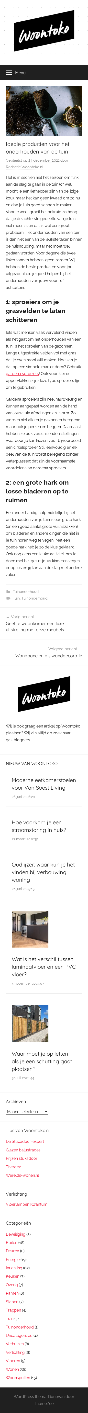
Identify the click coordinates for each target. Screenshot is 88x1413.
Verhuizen (15, 1344)
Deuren (12, 1251)
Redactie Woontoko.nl (24, 167)
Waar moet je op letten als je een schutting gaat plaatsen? (42, 1061)
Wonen (12, 1369)
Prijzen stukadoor (21, 1158)
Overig (12, 1285)
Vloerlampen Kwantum (26, 1204)
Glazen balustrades (23, 1150)
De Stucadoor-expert (25, 1141)
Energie (13, 1259)
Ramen (12, 1293)
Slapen (12, 1302)
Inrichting (14, 1268)
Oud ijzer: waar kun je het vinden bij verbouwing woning (43, 872)
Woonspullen (18, 1377)
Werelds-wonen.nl (22, 1175)
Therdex (13, 1167)
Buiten (11, 1242)
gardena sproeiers (22, 373)
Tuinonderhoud (26, 591)
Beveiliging (15, 1234)
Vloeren (13, 1360)
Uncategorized (19, 1335)
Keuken (12, 1276)
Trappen (13, 1310)
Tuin (16, 598)
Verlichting (15, 1352)
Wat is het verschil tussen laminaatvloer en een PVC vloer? (44, 967)
